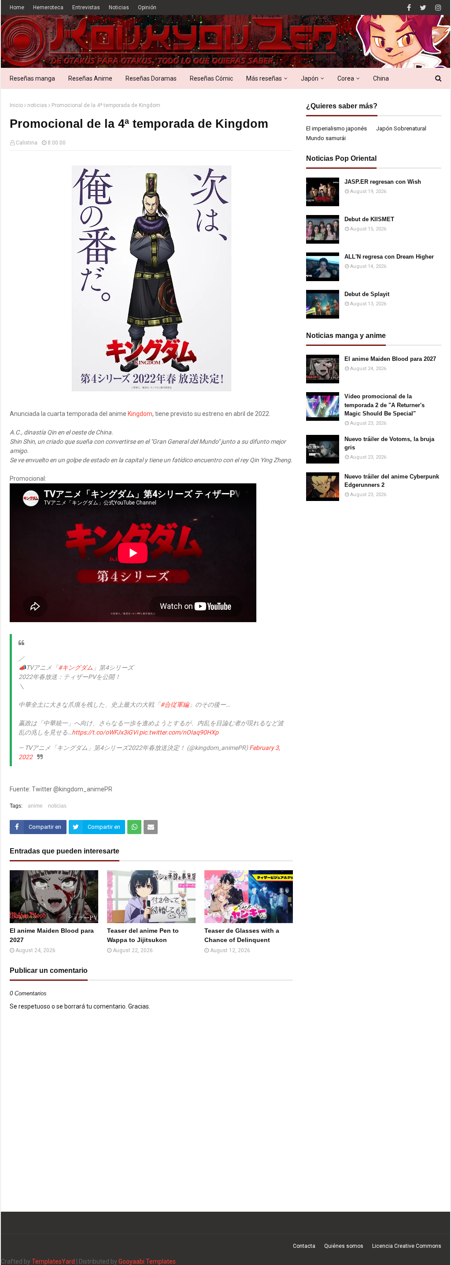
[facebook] (409, 7)
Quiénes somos (343, 1246)
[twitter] (423, 7)
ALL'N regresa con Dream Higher (389, 256)
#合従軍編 (174, 704)
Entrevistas (86, 7)
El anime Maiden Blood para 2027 (52, 935)
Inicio (16, 105)
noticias (37, 105)
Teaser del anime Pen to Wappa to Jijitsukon (143, 935)
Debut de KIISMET (369, 219)
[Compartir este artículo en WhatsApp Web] (134, 827)
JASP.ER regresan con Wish (382, 181)
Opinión (147, 7)
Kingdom (140, 413)
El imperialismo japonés (336, 128)
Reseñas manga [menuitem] (32, 78)
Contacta (304, 1246)
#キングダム (75, 667)
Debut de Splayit (366, 294)
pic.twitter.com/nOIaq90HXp (178, 732)
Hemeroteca (48, 7)
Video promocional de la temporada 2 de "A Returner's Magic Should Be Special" (384, 405)
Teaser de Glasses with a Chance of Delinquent (241, 935)
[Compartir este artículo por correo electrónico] (151, 827)
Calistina (26, 143)
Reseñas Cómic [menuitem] (211, 78)
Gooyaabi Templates (147, 1261)
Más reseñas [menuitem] (264, 78)
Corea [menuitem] (345, 78)
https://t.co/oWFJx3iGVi (105, 732)
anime (35, 806)
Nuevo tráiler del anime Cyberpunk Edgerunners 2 (391, 481)
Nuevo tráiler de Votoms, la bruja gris (389, 443)
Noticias (119, 7)
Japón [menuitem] (309, 78)
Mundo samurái (326, 138)
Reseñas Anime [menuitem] (90, 78)
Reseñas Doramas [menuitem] (151, 78)
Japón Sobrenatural (401, 128)
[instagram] (437, 7)
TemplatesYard (53, 1261)
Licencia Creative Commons (406, 1246)
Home (17, 7)
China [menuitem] (381, 78)
